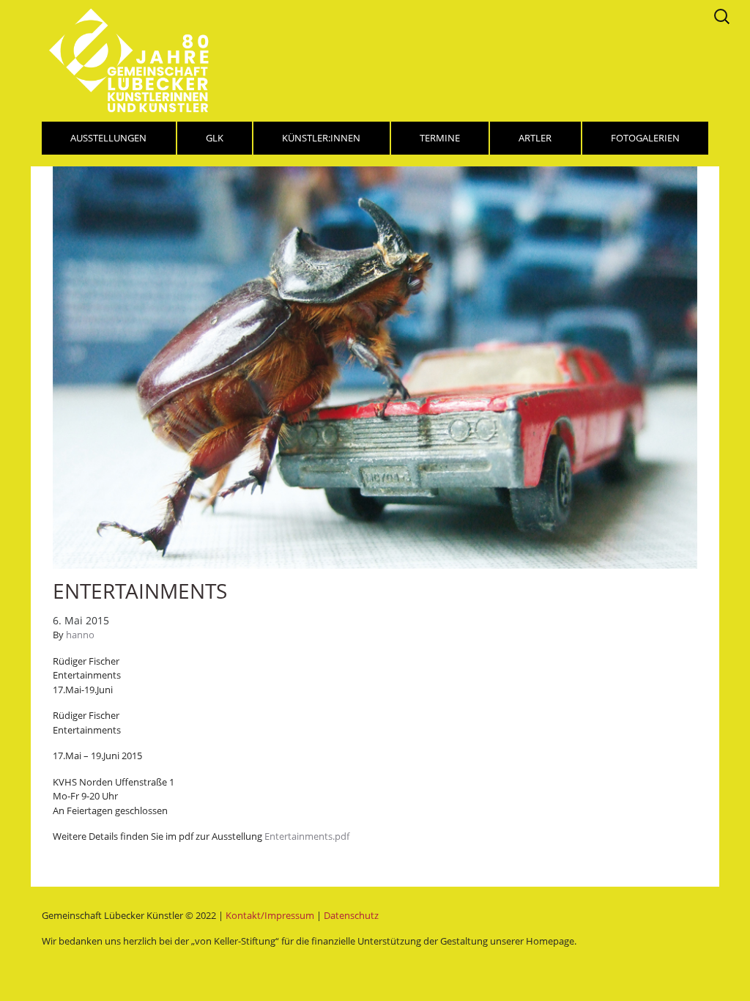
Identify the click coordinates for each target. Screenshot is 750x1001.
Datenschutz (351, 915)
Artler (535, 137)
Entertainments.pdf (306, 836)
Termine (440, 137)
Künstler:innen (321, 137)
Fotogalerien (645, 137)
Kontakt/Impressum (270, 915)
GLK (214, 137)
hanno (80, 634)
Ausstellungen (108, 137)
